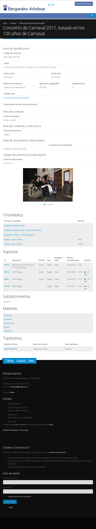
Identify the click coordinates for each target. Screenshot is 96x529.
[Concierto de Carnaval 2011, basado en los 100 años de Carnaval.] (48, 185)
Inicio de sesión (83, 4)
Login (11, 507)
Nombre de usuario (11, 478)
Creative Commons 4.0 (57, 452)
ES (53, 5)
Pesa (51, 425)
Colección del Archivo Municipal (31, 23)
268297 (7, 286)
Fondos (13, 23)
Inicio (5, 23)
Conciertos (8, 319)
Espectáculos (9, 323)
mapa (12, 392)
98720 (6, 272)
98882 (6, 279)
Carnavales (8, 315)
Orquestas (8, 331)
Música (6, 327)
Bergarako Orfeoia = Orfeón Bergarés (19, 235)
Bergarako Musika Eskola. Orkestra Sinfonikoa (22, 230)
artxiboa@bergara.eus (19, 387)
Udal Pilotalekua (10, 349)
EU (49, 5)
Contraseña (8, 487)
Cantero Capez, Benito (13, 239)
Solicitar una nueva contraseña (19, 496)
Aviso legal (24, 430)
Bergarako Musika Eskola (14, 225)
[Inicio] (25, 8)
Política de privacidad (11, 430)
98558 (6, 265)
